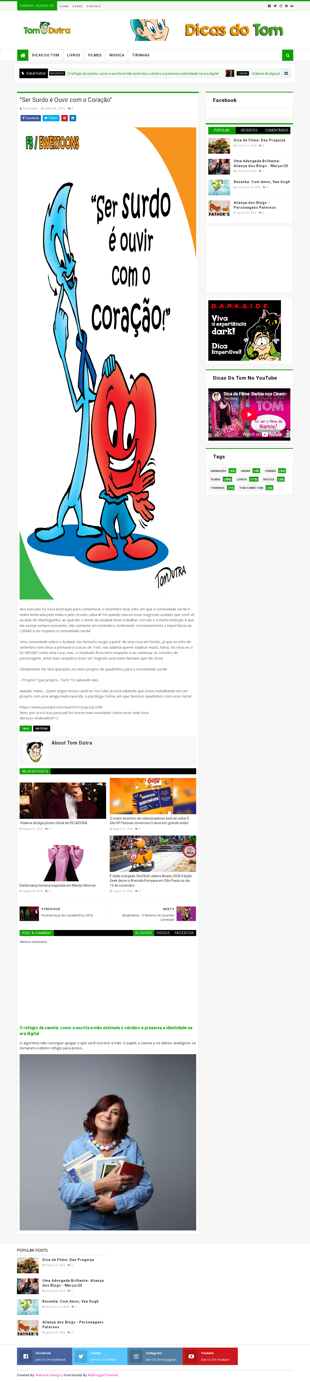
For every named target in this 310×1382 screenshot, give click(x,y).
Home (64, 6)
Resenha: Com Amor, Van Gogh (262, 182)
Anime (245, 471)
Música (268, 479)
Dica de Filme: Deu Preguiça (260, 140)
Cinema (206, 73)
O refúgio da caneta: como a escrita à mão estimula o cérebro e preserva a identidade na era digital (106, 74)
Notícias (42, 728)
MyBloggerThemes (103, 1375)
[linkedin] (291, 6)
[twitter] (275, 6)
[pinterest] (286, 6)
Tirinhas (141, 55)
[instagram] (281, 6)
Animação (218, 471)
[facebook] (269, 6)
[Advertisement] (244, 259)
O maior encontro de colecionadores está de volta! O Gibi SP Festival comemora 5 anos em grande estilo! (149, 820)
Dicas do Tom (45, 55)
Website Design (48, 1375)
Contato (93, 6)
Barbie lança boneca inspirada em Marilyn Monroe (58, 885)
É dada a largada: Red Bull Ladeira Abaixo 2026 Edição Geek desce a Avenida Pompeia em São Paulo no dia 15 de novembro (151, 880)
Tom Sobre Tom (251, 488)
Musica (116, 55)
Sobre (78, 6)
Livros (73, 55)
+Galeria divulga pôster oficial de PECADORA (249, 74)
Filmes (95, 55)
